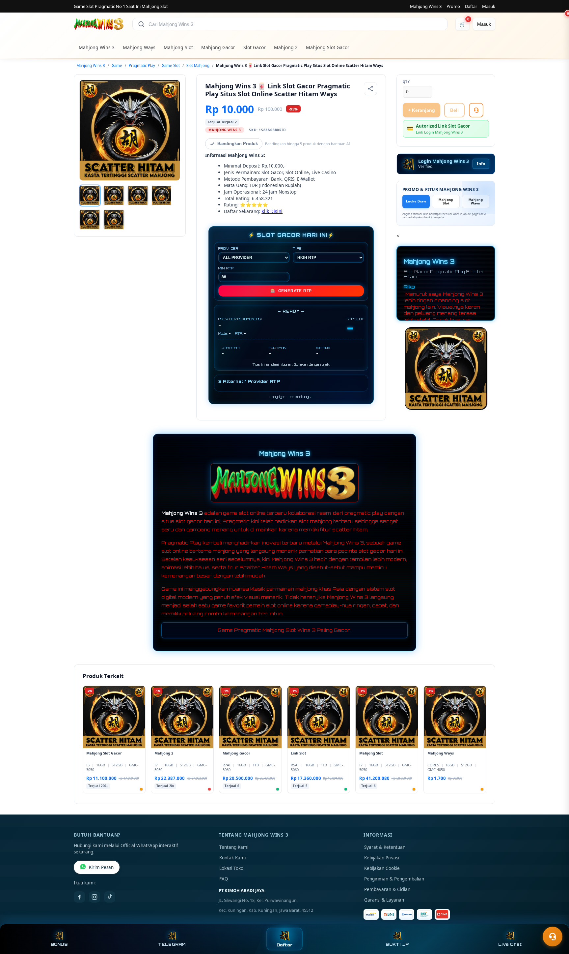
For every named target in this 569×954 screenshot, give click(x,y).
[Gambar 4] (161, 195)
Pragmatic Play (142, 65)
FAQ (223, 879)
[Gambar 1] (89, 195)
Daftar (471, 6)
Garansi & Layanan (384, 900)
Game (117, 65)
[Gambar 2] (113, 195)
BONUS (59, 944)
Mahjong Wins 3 (426, 6)
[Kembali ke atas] (554, 920)
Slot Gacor (254, 47)
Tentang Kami (233, 847)
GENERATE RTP (291, 291)
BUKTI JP (397, 944)
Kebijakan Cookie (382, 868)
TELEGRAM (172, 944)
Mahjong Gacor (218, 47)
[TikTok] (109, 897)
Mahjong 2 (286, 47)
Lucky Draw (416, 201)
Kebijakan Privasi (381, 858)
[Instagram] (94, 897)
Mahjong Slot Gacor (327, 47)
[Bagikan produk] (370, 88)
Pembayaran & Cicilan (387, 889)
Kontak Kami (232, 858)
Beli (454, 110)
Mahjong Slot (178, 47)
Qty (406, 82)
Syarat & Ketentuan (384, 847)
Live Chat (510, 944)
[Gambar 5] (89, 219)
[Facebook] (79, 897)
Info (481, 164)
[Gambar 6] (113, 219)
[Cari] (141, 24)
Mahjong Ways (139, 47)
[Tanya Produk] (476, 110)
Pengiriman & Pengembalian (394, 879)
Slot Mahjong (197, 65)
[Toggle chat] (552, 936)
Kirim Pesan (101, 867)
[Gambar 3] (138, 195)
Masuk (488, 6)
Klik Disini (272, 211)
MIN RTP (226, 268)
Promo (453, 6)
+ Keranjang (421, 110)
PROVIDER (228, 248)
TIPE (297, 248)
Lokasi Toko (231, 868)
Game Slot (171, 65)
